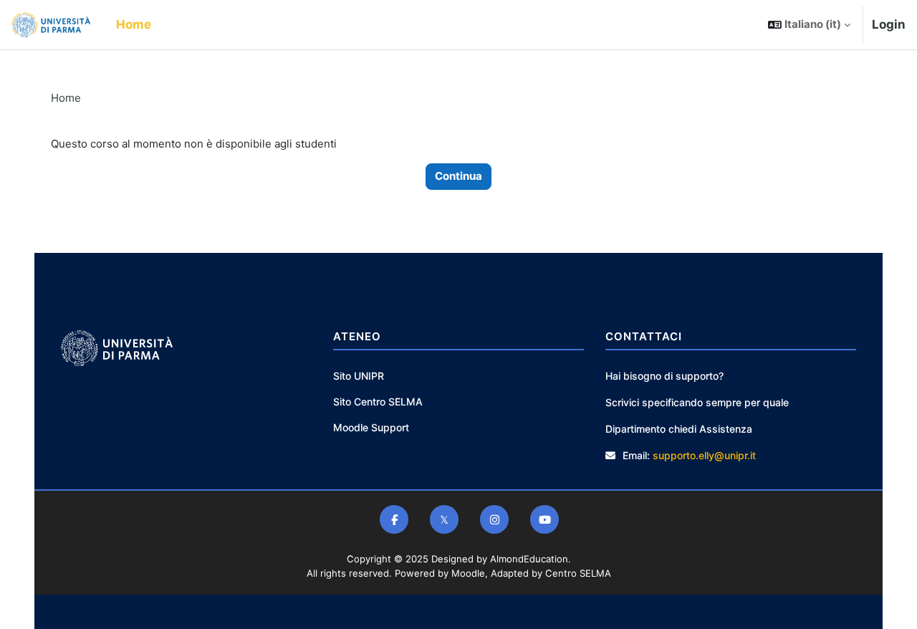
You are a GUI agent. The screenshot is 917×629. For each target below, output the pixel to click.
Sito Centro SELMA (378, 401)
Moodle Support (371, 427)
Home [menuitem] (133, 24)
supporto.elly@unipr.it (704, 455)
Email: (636, 455)
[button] (809, 24)
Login (889, 24)
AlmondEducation (529, 559)
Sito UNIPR (358, 376)
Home (66, 98)
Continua (458, 176)
